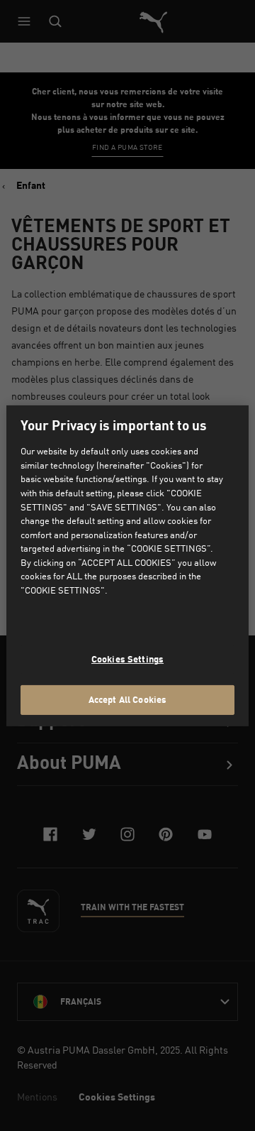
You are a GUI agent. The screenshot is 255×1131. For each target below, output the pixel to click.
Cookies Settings (127, 659)
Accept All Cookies (127, 699)
